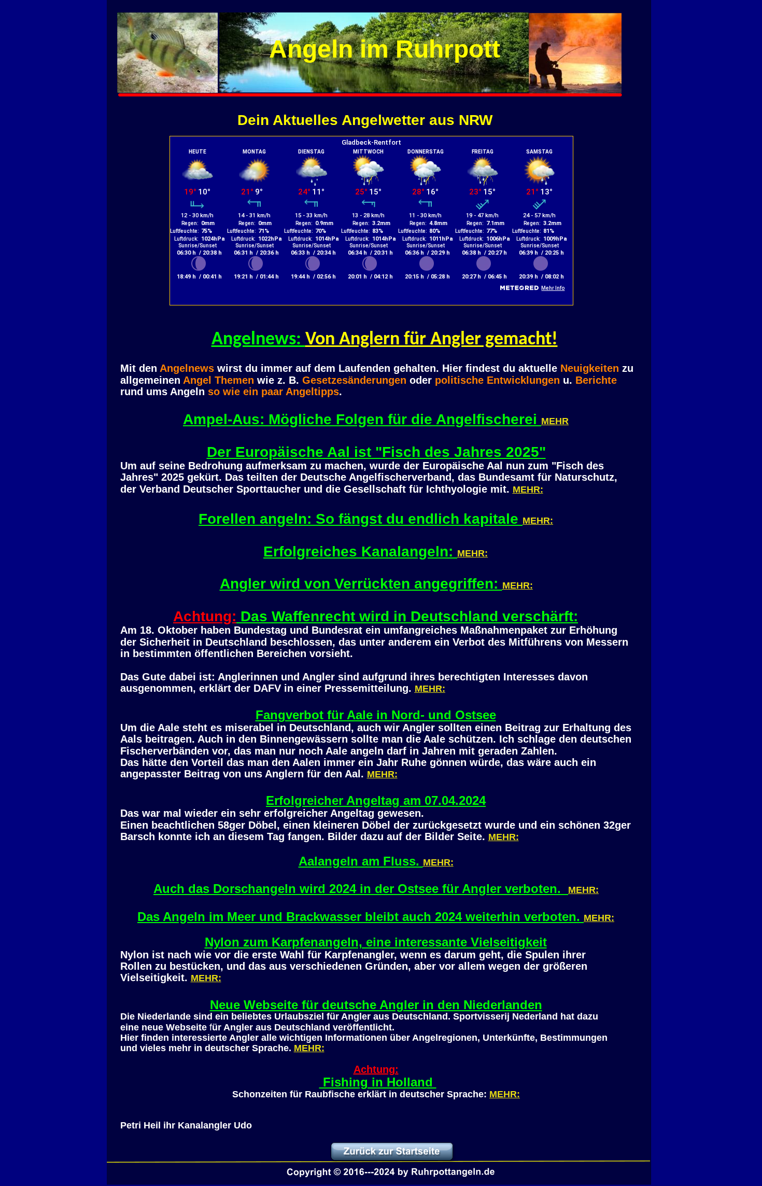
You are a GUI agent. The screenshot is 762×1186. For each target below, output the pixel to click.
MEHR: (528, 489)
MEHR (555, 421)
